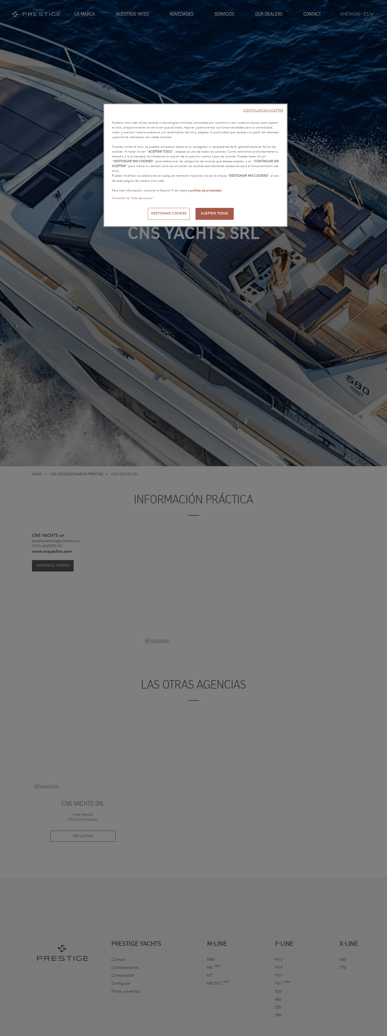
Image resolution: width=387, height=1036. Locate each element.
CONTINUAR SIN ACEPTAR (263, 110)
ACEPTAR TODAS (214, 214)
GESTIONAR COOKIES (169, 214)
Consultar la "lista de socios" (133, 198)
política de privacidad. (206, 191)
